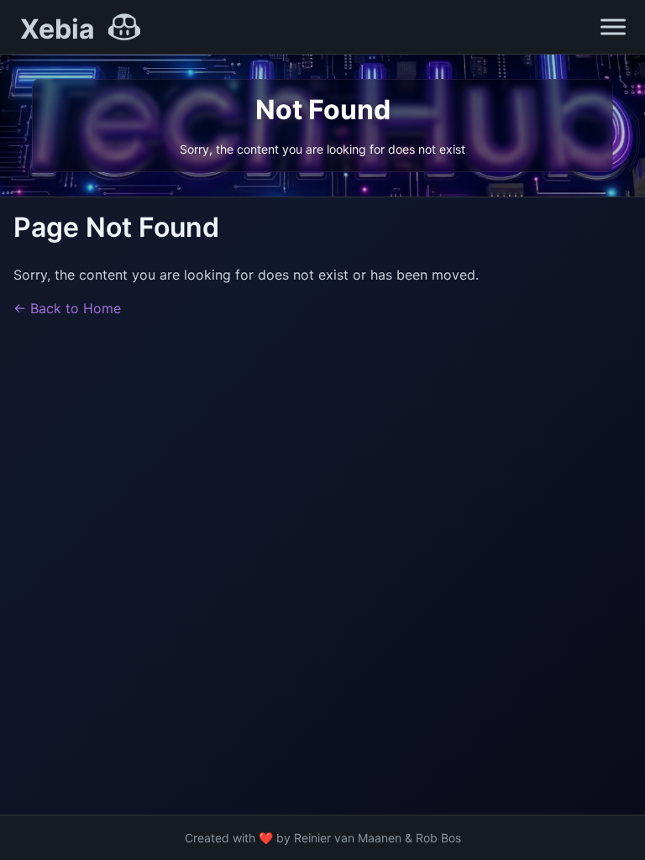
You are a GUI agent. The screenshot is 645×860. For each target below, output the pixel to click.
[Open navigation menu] (613, 26)
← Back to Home (67, 308)
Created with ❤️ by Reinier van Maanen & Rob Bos (323, 838)
